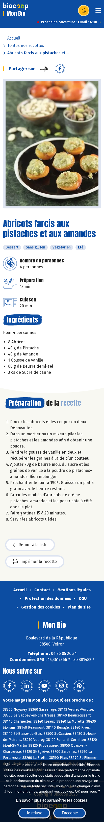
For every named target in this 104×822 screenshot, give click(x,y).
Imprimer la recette (38, 561)
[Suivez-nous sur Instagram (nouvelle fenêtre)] (61, 686)
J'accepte (69, 813)
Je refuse (34, 813)
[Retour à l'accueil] (15, 6)
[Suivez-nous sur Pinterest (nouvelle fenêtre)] (79, 686)
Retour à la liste (32, 544)
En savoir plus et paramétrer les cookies (51, 800)
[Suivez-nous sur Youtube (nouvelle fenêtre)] (44, 686)
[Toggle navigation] (98, 12)
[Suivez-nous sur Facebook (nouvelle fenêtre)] (9, 686)
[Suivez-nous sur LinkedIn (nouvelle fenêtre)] (26, 686)
